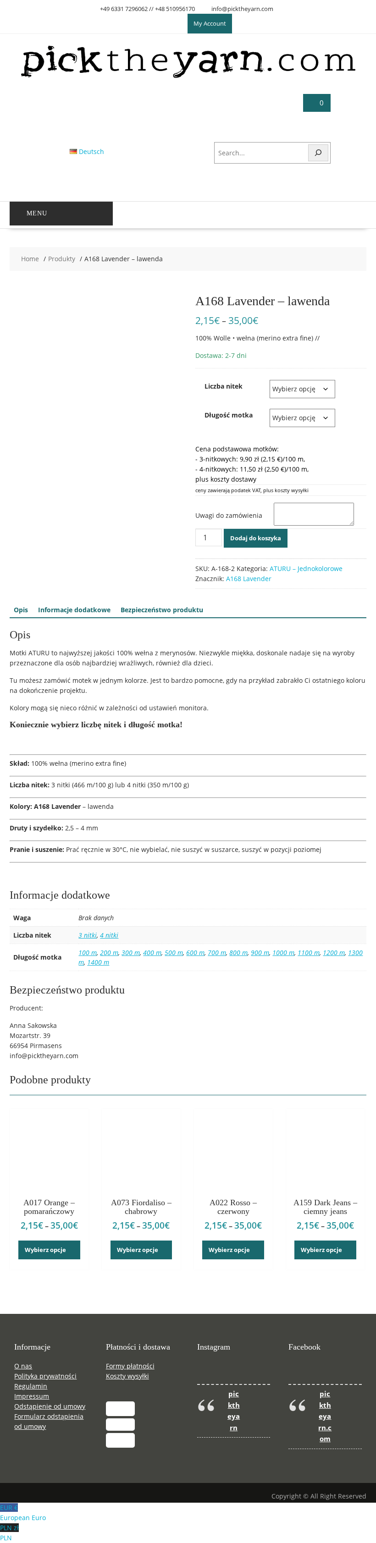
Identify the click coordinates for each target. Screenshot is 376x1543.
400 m (152, 952)
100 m (87, 952)
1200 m (334, 952)
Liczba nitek (224, 386)
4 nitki (109, 935)
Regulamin (30, 1386)
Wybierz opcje (45, 1250)
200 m (109, 952)
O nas (23, 1366)
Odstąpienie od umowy (49, 1406)
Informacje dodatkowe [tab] (74, 609)
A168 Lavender (248, 578)
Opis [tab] (21, 609)
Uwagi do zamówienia (228, 515)
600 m (195, 952)
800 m (238, 952)
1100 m (309, 952)
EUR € (23, 1512)
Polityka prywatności (45, 1376)
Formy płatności (130, 1366)
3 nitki (87, 935)
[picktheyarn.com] (188, 77)
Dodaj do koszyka (255, 538)
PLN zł (9, 1532)
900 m (260, 952)
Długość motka (229, 415)
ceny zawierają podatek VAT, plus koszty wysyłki (252, 490)
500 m (174, 952)
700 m (217, 952)
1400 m (98, 962)
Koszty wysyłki (127, 1376)
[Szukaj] (318, 152)
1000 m (283, 952)
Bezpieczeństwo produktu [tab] (162, 609)
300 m (131, 952)
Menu (37, 213)
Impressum (31, 1396)
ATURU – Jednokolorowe (306, 568)
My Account (210, 23)
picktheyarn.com (325, 1416)
